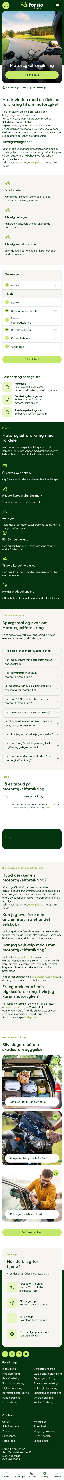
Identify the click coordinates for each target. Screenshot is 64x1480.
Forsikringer (14, 87)
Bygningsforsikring (44, 1378)
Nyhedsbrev (9, 1436)
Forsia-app (8, 1440)
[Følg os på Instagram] (12, 1354)
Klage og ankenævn (45, 1431)
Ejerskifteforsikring (44, 1368)
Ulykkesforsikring (12, 1388)
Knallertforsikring (43, 1402)
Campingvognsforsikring (48, 1392)
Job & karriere (10, 1426)
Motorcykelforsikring (45, 1388)
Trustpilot (10, 837)
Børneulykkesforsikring (15, 1392)
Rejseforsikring (11, 1378)
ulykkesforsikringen (16, 1007)
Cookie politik (41, 1440)
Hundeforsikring (11, 1397)
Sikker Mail (40, 1426)
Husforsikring (9, 1402)
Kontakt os (40, 1421)
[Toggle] (58, 651)
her (48, 808)
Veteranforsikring (44, 1397)
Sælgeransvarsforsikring (48, 1373)
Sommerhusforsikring (46, 1383)
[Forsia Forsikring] (32, 5)
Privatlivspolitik (42, 1436)
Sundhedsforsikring (13, 1383)
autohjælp (34, 162)
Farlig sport (31, 1017)
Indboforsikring (11, 1373)
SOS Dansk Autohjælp (44, 976)
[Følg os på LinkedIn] (19, 1354)
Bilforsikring (9, 1368)
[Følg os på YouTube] (26, 1354)
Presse (6, 1431)
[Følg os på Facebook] (5, 1354)
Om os (6, 1421)
